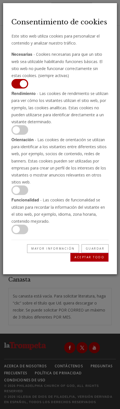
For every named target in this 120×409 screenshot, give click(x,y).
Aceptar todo (89, 257)
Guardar (95, 248)
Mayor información (53, 248)
